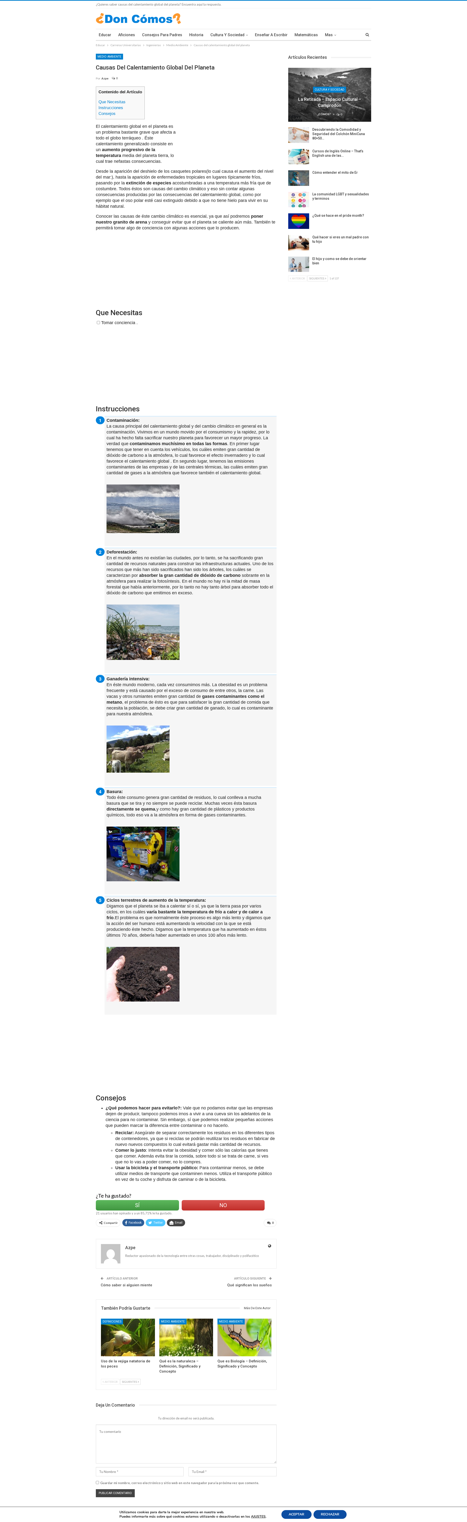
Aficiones (126, 35)
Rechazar (330, 1514)
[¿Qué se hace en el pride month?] (298, 221)
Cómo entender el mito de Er (335, 172)
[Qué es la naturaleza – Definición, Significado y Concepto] (186, 1337)
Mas (329, 35)
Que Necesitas (112, 102)
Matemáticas (306, 35)
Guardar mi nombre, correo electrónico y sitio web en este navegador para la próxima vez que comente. (179, 1483)
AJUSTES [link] (258, 1516)
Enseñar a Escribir (271, 35)
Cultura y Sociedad (227, 35)
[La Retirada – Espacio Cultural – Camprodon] (330, 95)
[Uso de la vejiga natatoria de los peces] (128, 1337)
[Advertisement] (229, 120)
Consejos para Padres (162, 35)
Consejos (107, 113)
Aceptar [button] (296, 1514)
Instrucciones (111, 107)
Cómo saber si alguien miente (126, 1285)
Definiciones (112, 1321)
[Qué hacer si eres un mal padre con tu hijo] (298, 243)
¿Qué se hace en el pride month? (338, 215)
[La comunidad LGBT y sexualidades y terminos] (298, 200)
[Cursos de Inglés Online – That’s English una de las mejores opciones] (298, 156)
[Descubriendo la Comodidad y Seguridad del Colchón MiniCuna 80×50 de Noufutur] (298, 135)
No (223, 1205)
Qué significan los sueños (249, 1285)
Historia (196, 35)
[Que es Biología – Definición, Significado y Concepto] (244, 1337)
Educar (105, 35)
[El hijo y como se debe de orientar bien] (298, 264)
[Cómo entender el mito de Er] (298, 178)
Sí (137, 1205)
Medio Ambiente (109, 56)
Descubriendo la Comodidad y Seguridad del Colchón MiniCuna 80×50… (338, 134)
